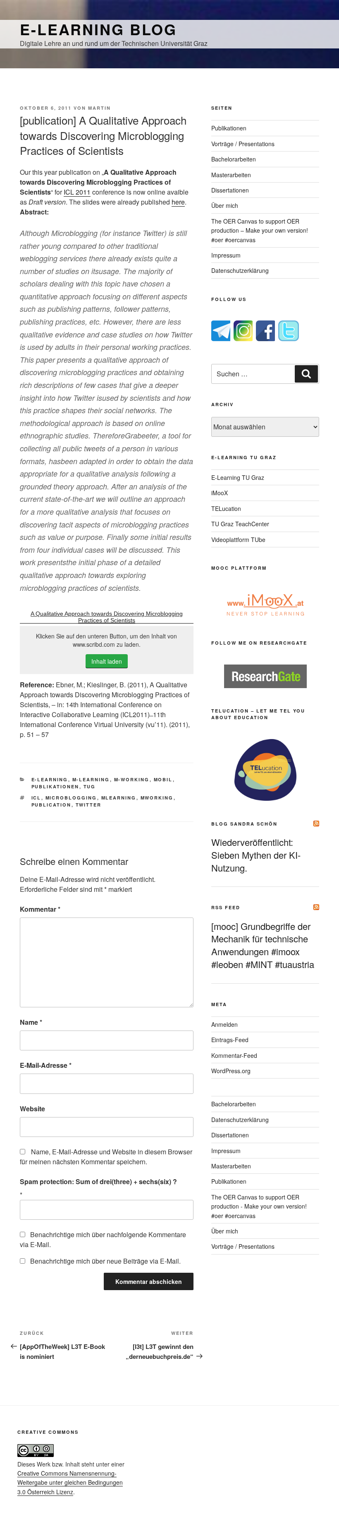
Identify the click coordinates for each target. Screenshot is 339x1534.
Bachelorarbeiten (233, 159)
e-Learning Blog (98, 29)
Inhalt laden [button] (106, 661)
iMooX (219, 493)
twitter (89, 805)
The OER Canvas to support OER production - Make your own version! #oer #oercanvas (259, 1206)
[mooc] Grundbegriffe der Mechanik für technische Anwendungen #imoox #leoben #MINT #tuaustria (262, 945)
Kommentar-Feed (234, 1055)
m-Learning (91, 779)
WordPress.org (231, 1071)
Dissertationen (230, 190)
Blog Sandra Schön (244, 824)
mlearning (118, 798)
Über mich (224, 205)
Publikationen (55, 786)
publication (51, 805)
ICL (36, 798)
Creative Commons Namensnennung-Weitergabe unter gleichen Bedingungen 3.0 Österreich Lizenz (70, 1482)
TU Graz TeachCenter (240, 524)
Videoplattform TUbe (238, 539)
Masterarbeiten (231, 175)
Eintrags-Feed (229, 1040)
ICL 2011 (77, 192)
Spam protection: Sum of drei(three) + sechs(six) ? (98, 1181)
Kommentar (40, 909)
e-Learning (49, 779)
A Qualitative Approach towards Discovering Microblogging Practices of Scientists (107, 617)
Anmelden (224, 1024)
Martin (99, 108)
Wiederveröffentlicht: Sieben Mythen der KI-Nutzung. (256, 855)
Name (31, 1022)
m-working (132, 779)
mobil (163, 779)
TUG (90, 786)
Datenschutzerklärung (240, 270)
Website (32, 1108)
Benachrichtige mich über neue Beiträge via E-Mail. (105, 1261)
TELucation (226, 508)
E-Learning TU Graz (237, 477)
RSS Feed (225, 907)
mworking (157, 798)
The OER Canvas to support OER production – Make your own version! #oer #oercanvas (259, 230)
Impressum (226, 255)
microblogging (71, 798)
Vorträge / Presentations (243, 144)
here (178, 202)
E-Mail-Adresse (46, 1065)
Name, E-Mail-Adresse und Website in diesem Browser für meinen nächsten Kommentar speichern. (106, 1156)
